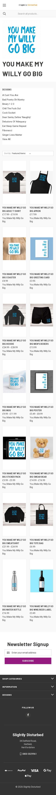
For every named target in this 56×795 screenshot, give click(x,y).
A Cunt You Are (10, 95)
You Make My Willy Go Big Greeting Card (41, 276)
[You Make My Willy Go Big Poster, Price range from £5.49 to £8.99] (41, 381)
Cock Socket (8, 112)
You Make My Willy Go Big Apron (41, 209)
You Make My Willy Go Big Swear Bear (41, 475)
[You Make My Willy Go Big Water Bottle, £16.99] (14, 581)
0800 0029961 (29, 754)
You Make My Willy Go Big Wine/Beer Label (41, 608)
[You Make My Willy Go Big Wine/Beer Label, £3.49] (41, 581)
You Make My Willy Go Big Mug (14, 409)
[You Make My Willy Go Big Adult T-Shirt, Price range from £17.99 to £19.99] (14, 182)
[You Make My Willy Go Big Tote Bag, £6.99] (41, 514)
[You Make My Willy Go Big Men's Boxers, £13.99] (41, 315)
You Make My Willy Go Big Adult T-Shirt (14, 209)
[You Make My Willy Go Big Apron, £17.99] (41, 182)
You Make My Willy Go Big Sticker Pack (14, 475)
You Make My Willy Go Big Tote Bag (41, 541)
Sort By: (7, 153)
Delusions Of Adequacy (14, 121)
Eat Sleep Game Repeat (14, 126)
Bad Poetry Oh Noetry (13, 99)
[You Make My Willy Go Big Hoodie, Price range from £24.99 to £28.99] (14, 315)
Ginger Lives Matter (12, 135)
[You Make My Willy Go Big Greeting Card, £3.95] (41, 248)
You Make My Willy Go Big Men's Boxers (41, 342)
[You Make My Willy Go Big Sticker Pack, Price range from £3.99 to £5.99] (14, 448)
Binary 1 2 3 (8, 104)
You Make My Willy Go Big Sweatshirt (14, 541)
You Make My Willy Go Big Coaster (14, 276)
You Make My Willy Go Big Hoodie (14, 342)
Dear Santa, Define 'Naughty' (16, 117)
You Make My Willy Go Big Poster (41, 409)
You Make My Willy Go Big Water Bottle (14, 608)
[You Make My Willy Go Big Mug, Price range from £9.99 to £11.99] (14, 381)
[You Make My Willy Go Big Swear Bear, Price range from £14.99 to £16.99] (41, 448)
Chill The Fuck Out (11, 108)
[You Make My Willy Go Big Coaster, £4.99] (14, 248)
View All (6, 139)
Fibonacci (7, 130)
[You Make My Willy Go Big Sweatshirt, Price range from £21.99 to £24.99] (14, 514)
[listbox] (22, 153)
